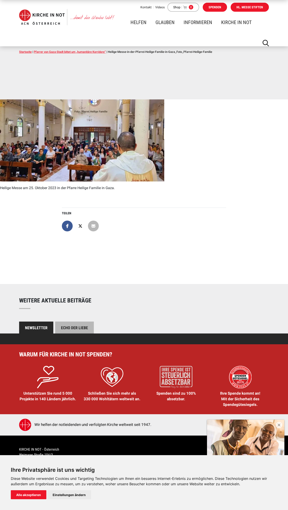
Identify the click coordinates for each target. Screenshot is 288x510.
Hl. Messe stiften (249, 7)
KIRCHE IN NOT (236, 22)
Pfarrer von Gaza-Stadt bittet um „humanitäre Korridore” (70, 52)
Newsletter (36, 327)
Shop (176, 7)
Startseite (25, 52)
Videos (160, 7)
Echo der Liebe (74, 327)
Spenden (215, 7)
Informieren (198, 22)
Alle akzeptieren (28, 495)
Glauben (165, 22)
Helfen (138, 22)
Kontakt (146, 7)
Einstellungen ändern (69, 495)
